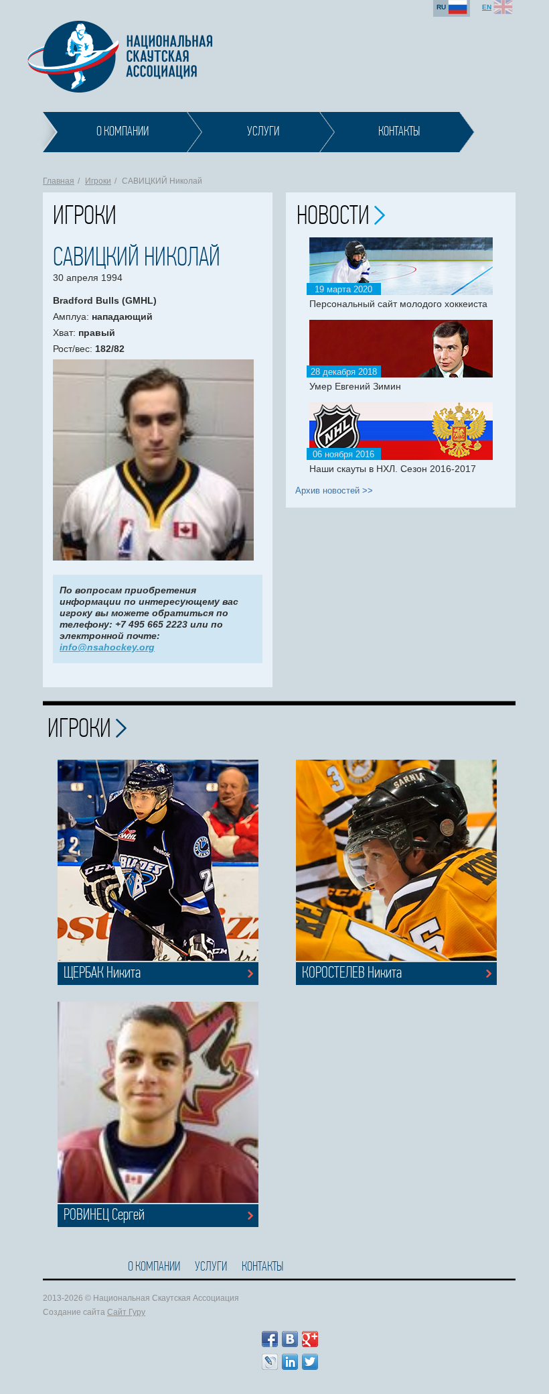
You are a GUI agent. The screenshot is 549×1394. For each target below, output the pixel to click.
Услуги (211, 1267)
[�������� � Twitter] (310, 1362)
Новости (335, 217)
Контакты (262, 1267)
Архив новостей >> (334, 490)
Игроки (98, 181)
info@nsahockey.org (107, 647)
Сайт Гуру (126, 1312)
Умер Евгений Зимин (355, 386)
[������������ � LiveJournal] (270, 1362)
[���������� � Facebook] (270, 1339)
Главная (58, 181)
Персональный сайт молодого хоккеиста (398, 303)
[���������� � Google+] (310, 1339)
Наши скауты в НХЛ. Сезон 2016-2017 (392, 468)
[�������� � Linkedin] (290, 1362)
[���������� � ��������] (290, 1339)
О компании (154, 1267)
